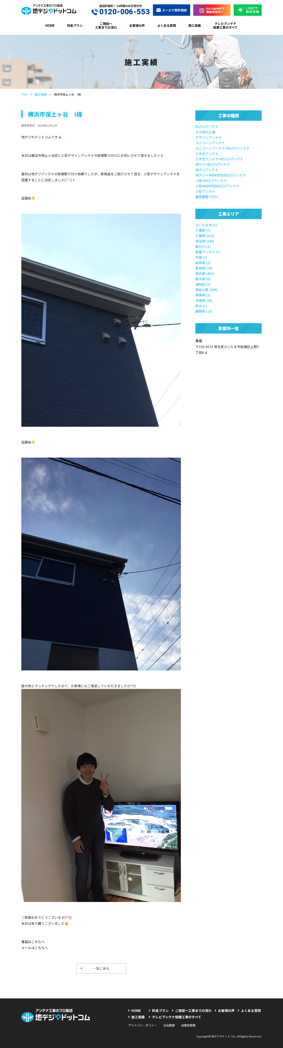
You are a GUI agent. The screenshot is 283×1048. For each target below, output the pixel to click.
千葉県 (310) (204, 235)
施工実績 (194, 25)
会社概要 (169, 1025)
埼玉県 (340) (204, 241)
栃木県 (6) (202, 278)
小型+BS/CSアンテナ (211, 180)
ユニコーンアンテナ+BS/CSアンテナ (222, 148)
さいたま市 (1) (206, 224)
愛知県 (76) (203, 268)
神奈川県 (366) (206, 289)
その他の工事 (205, 131)
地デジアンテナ (206, 169)
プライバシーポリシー (142, 1025)
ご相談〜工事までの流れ (106, 25)
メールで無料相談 (174, 10)
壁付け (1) (202, 246)
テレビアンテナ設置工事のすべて (225, 25)
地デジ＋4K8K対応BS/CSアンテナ (220, 175)
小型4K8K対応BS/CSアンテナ (217, 185)
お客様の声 (137, 25)
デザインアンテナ (208, 137)
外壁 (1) (201, 257)
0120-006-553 (124, 12)
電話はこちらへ (33, 941)
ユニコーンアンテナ (210, 142)
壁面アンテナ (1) (207, 251)
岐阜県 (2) (202, 262)
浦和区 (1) (202, 284)
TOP (24, 94)
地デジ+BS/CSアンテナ (212, 164)
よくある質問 (166, 25)
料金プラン (75, 25)
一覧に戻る (101, 968)
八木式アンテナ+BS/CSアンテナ (219, 158)
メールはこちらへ (34, 947)
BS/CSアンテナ (206, 126)
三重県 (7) (202, 230)
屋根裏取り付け (207, 196)
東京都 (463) (204, 273)
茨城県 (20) (203, 300)
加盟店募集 (188, 1025)
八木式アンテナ (206, 153)
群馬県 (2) (202, 294)
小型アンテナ (205, 191)
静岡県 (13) (203, 311)
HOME (50, 25)
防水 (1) (201, 305)
